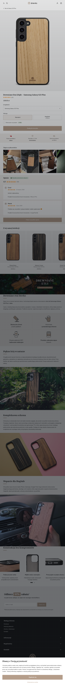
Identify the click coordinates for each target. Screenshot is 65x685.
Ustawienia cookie (32, 682)
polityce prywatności (33, 671)
